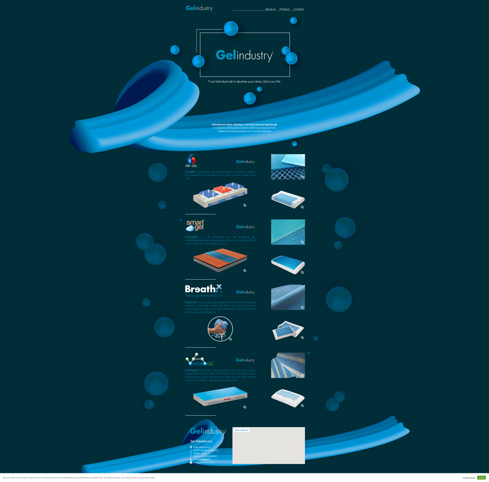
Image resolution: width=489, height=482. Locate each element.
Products (284, 9)
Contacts (299, 9)
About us (270, 9)
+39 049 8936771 (202, 459)
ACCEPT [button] (481, 478)
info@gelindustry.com (204, 462)
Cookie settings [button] (469, 478)
